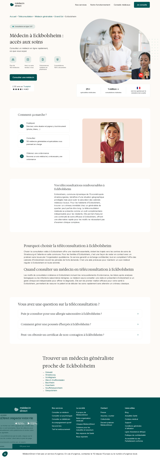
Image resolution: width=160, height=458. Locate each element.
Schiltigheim (50, 377)
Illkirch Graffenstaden (55, 380)
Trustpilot (27, 86)
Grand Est (58, 16)
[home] (18, 4)
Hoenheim (49, 385)
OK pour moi (39, 446)
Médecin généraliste (43, 16)
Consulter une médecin (23, 77)
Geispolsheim (51, 390)
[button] (81, 5)
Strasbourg (50, 375)
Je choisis (14, 446)
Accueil (13, 16)
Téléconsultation (25, 16)
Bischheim (49, 382)
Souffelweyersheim (53, 388)
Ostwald (48, 372)
